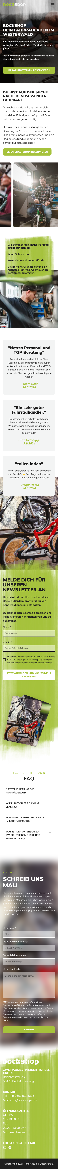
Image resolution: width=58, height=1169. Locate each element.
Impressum (31, 1163)
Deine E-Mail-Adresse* (15, 941)
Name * (7, 627)
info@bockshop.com (23, 1100)
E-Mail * (7, 641)
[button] (52, 4)
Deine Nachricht (11, 969)
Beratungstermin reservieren (29, 70)
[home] (14, 4)
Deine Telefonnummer (15, 955)
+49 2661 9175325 (21, 1095)
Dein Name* (9, 928)
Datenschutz (47, 1163)
